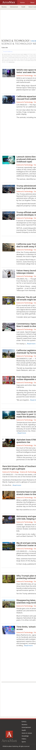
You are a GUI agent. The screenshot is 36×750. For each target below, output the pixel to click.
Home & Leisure (27, 733)
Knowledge (25, 736)
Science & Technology (24, 75)
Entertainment (14, 7)
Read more (31, 343)
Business (4, 7)
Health (23, 7)
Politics (24, 739)
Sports (24, 742)
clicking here (11, 62)
